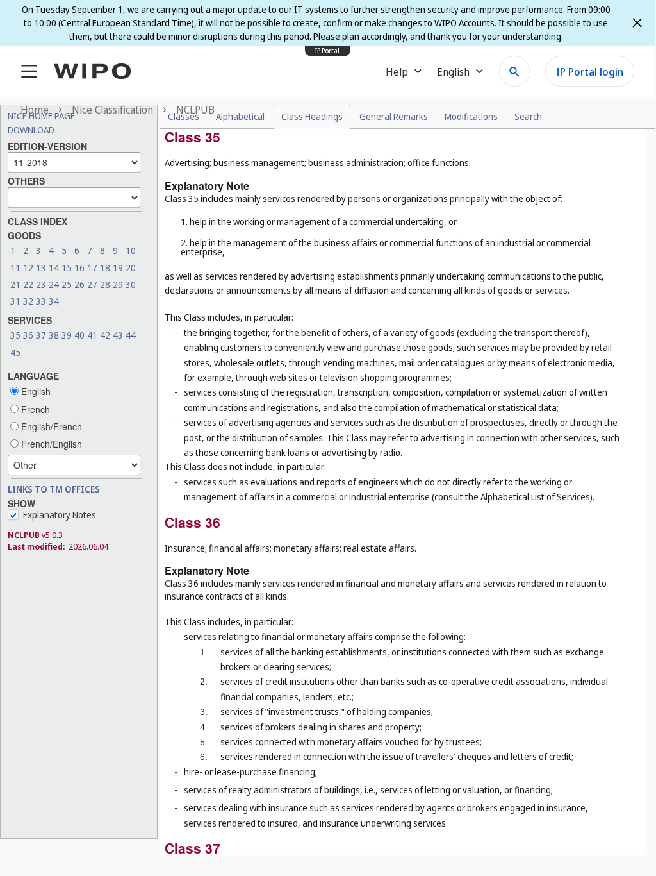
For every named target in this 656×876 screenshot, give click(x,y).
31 (15, 301)
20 (131, 268)
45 (15, 352)
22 (28, 284)
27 (92, 284)
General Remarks (393, 116)
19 (118, 268)
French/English (50, 443)
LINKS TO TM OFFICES (54, 489)
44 (131, 335)
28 (105, 284)
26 (79, 284)
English (35, 391)
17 (92, 268)
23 (41, 284)
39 (67, 335)
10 (131, 250)
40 (79, 335)
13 (41, 268)
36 (28, 335)
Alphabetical (240, 116)
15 (67, 268)
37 (41, 335)
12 (28, 268)
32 (28, 301)
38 (54, 335)
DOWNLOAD (31, 130)
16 (79, 268)
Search (528, 116)
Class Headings (312, 116)
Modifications (471, 116)
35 (15, 335)
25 (67, 284)
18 (105, 268)
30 (131, 284)
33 (41, 301)
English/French (50, 426)
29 (118, 284)
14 (54, 268)
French (34, 409)
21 (15, 284)
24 (54, 284)
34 (54, 301)
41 (92, 335)
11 (15, 268)
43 (118, 335)
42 (105, 335)
